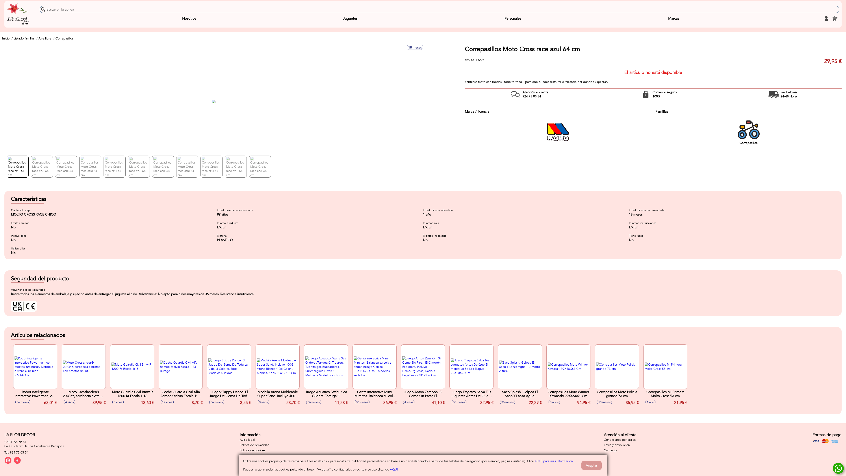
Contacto (610, 450)
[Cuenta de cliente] (826, 18)
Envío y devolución (617, 445)
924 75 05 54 (19, 452)
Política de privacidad (254, 445)
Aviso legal (247, 440)
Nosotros (189, 18)
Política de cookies (252, 450)
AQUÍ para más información (553, 461)
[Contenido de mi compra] (835, 18)
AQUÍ (394, 469)
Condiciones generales (620, 440)
